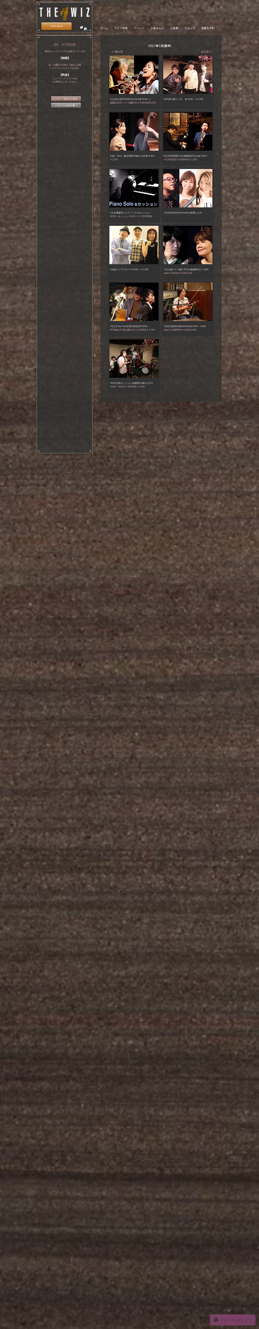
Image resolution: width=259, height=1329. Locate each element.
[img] (188, 81)
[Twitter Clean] (81, 27)
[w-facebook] (86, 29)
